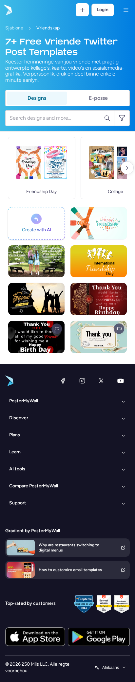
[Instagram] (82, 380)
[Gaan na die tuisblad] (7, 9)
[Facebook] (62, 380)
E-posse (98, 98)
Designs (37, 98)
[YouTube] (120, 380)
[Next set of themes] (127, 167)
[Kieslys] (126, 10)
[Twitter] (101, 380)
